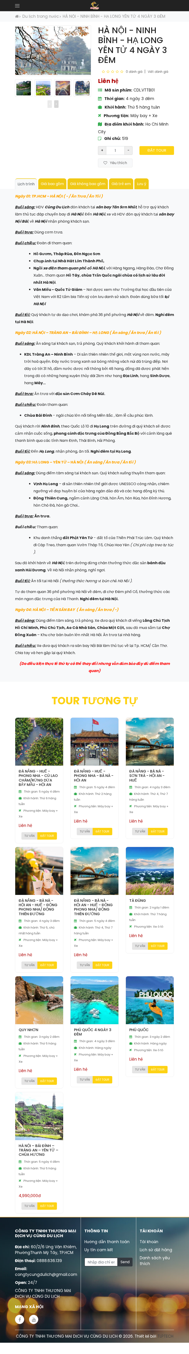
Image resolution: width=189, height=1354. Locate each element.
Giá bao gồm (52, 183)
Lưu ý (141, 183)
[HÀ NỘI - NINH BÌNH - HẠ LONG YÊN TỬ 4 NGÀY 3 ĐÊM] (23, 88)
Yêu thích (118, 162)
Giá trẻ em (121, 183)
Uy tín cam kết (98, 1250)
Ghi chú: (112, 138)
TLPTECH (165, 1336)
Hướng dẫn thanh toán (107, 1242)
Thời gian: (114, 98)
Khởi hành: (115, 107)
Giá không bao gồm (87, 183)
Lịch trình (26, 184)
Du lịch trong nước (40, 16)
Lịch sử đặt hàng (156, 1250)
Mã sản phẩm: (118, 90)
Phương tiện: (116, 115)
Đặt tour (157, 150)
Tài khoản (149, 1242)
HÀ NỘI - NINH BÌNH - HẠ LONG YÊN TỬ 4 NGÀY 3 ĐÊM (114, 16)
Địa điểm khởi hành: (124, 124)
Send (125, 1262)
